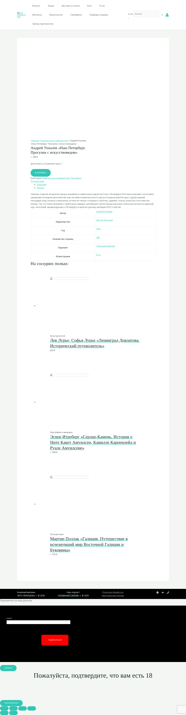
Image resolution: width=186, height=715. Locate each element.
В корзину (40, 172)
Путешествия (37, 181)
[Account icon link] (167, 15)
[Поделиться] (13, 708)
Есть (98, 254)
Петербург (76, 178)
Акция (51, 5)
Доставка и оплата (71, 5)
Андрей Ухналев (104, 211)
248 (98, 237)
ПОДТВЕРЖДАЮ (11, 703)
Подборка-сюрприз (99, 14)
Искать (130, 14)
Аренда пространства (42, 23)
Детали (40, 187)
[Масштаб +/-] (31, 708)
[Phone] (168, 593)
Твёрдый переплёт (105, 246)
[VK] (163, 593)
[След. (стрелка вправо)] (13, 713)
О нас (102, 5)
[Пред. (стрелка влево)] (4, 713)
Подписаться (55, 640)
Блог (89, 5)
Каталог (36, 5)
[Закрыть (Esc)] (4, 708)
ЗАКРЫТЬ (8, 668)
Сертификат (76, 14)
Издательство (56, 14)
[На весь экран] (22, 708)
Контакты (37, 14)
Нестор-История (104, 220)
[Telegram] (158, 593)
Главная (35, 140)
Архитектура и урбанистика (54, 140)
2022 (98, 228)
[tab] (96, 184)
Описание (41, 184)
